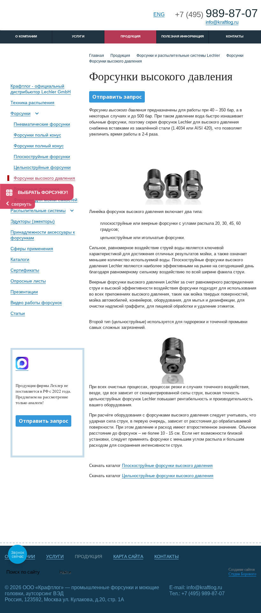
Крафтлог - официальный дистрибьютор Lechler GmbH (41, 88)
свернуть (21, 204)
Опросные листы (28, 280)
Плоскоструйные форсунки (42, 156)
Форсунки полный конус (39, 145)
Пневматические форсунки (42, 124)
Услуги (78, 36)
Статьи (18, 313)
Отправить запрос (43, 420)
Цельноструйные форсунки (42, 167)
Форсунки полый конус (37, 134)
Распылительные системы (38, 210)
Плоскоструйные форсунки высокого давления (167, 465)
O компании (26, 36)
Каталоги (20, 259)
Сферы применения (32, 248)
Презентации (24, 291)
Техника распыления (32, 102)
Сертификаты (25, 270)
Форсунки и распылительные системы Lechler (178, 55)
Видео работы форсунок (36, 302)
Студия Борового (242, 574)
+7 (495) (216, 14)
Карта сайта (128, 556)
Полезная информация (182, 36)
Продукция (130, 36)
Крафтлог (48, 16)
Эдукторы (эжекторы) (33, 221)
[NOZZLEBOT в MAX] (22, 368)
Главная (96, 55)
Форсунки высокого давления (44, 178)
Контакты (234, 36)
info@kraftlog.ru (222, 22)
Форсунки (21, 113)
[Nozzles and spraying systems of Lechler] (173, 171)
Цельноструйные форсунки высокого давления (167, 475)
